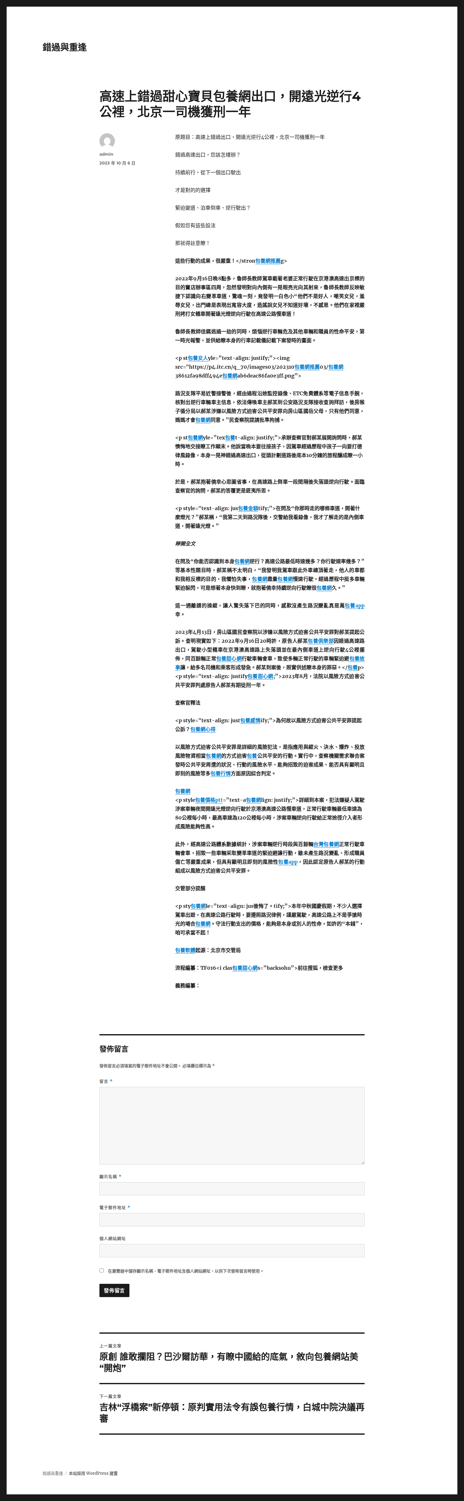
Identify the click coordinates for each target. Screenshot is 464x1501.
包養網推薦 (268, 261)
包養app (355, 605)
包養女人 (198, 358)
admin (106, 154)
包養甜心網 (229, 658)
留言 (106, 1081)
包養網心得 (203, 729)
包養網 (335, 367)
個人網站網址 (112, 1238)
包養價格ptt (209, 800)
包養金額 (248, 508)
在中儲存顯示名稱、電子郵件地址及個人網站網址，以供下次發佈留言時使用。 (186, 1271)
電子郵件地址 (115, 1207)
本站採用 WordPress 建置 (93, 1473)
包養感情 (250, 720)
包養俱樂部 (321, 641)
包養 (230, 437)
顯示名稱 (110, 1176)
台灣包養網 (326, 844)
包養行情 (221, 773)
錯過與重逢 (65, 47)
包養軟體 (185, 950)
